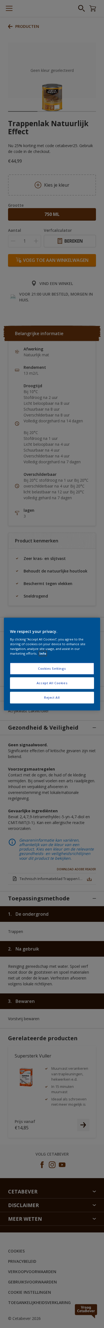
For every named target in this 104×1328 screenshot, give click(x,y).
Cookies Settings (52, 669)
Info (42, 653)
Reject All (52, 697)
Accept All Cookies (52, 683)
